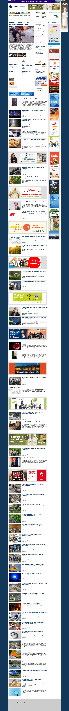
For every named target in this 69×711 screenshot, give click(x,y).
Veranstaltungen (16, 15)
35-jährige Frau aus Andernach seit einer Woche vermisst (40, 39)
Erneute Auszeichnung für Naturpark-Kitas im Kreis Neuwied (33, 555)
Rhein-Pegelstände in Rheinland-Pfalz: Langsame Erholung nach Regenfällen (34, 584)
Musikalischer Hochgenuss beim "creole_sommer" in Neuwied (33, 111)
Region (10, 12)
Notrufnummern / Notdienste (40, 71)
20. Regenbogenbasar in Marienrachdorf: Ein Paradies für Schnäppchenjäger (34, 485)
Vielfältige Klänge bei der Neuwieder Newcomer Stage (33, 236)
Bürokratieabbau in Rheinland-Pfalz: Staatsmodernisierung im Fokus (34, 308)
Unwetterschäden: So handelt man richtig (31, 504)
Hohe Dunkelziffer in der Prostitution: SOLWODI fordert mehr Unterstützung (34, 352)
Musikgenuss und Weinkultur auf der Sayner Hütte (23, 83)
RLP (29, 12)
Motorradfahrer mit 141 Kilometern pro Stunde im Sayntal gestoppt (40, 27)
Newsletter (37, 16)
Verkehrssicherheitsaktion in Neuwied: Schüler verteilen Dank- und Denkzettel (34, 318)
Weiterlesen (29, 49)
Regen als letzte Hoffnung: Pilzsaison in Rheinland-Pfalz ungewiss (34, 272)
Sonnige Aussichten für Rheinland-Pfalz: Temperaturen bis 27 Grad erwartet (34, 246)
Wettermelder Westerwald (55, 41)
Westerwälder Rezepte (39, 90)
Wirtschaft (18, 12)
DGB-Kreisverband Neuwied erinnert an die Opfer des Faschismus (33, 211)
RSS (23, 704)
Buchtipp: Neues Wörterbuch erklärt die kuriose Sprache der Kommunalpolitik (34, 99)
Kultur (26, 12)
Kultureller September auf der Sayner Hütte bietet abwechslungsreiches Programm (32, 413)
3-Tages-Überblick (54, 38)
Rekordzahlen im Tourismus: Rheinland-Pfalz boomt (33, 593)
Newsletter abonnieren (39, 72)
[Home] (9, 9)
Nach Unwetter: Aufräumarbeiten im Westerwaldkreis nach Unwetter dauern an (34, 641)
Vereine (22, 12)
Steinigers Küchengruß (39, 92)
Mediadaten (44, 13)
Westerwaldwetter (54, 40)
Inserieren (43, 12)
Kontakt (43, 17)
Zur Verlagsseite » (13, 708)
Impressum (44, 16)
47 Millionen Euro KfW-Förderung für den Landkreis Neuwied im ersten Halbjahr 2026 (33, 458)
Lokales (10, 15)
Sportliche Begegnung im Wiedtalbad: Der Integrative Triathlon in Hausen (33, 661)
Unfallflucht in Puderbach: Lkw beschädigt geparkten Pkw (34, 670)
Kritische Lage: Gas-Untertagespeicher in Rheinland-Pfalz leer (34, 613)
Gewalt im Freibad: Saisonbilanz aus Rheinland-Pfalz (33, 281)
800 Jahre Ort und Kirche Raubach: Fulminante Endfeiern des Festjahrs (19, 23)
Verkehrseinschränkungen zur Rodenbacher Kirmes (33, 564)
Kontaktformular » (50, 705)
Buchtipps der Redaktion (40, 91)
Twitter (24, 705)
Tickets (50, 15)
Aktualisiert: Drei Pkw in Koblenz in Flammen (31, 603)
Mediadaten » (37, 706)
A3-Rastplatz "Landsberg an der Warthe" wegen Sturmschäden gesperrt (32, 651)
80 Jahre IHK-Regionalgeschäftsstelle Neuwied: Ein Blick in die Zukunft (34, 545)
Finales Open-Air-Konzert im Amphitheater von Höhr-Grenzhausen (33, 168)
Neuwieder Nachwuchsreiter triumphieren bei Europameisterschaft (41, 52)
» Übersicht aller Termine (12, 87)
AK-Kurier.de (38, 13)
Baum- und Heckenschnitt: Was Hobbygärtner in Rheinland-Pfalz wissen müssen (32, 515)
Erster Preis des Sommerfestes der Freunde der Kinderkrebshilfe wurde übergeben (32, 130)
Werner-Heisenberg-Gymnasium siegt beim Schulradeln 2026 (34, 378)
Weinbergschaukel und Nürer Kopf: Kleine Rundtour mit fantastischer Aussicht (14, 63)
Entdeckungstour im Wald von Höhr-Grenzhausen (32, 176)
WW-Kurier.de (38, 15)
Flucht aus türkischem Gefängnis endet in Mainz (32, 573)
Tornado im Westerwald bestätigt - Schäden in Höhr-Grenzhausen (33, 495)
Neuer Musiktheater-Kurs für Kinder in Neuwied (32, 524)
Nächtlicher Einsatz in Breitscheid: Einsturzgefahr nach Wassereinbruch (34, 120)
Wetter (29, 15)
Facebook (38, 12)
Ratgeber (21, 15)
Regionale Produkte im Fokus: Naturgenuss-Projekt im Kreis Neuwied (33, 449)
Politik (13, 12)
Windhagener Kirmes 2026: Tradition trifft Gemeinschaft (24, 79)
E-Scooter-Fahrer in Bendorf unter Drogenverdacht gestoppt (33, 202)
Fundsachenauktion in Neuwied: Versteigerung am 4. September (33, 387)
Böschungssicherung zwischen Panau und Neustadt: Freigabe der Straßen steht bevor (33, 623)
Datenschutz (44, 15)
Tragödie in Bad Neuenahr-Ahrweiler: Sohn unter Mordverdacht (32, 632)
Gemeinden (25, 15)
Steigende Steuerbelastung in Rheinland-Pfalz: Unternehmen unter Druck (32, 680)
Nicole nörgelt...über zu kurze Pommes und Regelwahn (33, 139)
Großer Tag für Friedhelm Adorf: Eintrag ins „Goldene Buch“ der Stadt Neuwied (33, 422)
